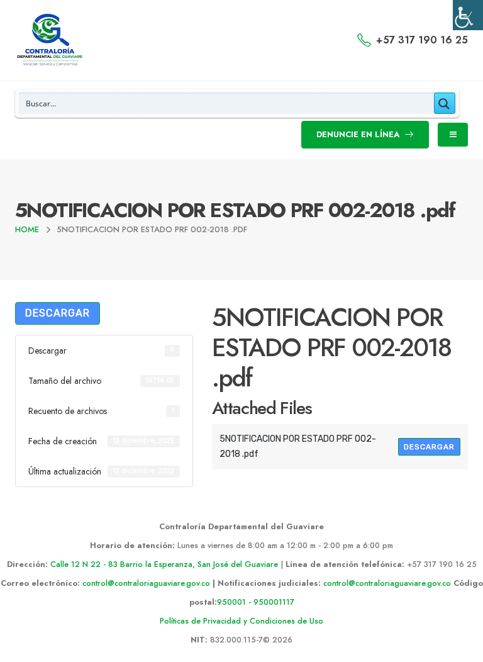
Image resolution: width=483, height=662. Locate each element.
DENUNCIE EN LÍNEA (359, 134)
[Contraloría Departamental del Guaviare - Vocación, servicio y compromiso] (50, 40)
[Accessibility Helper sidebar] (468, 15)
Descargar (57, 313)
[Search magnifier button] (444, 103)
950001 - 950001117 (255, 602)
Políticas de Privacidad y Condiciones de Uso (241, 621)
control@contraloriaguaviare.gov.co (146, 583)
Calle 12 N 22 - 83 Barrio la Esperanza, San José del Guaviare (164, 564)
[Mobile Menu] (453, 135)
